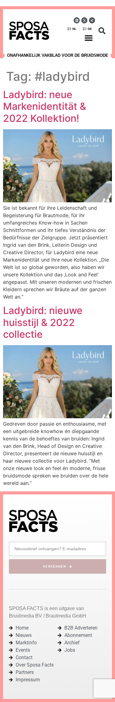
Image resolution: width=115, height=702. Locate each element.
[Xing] (92, 20)
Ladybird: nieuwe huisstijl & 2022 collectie (42, 322)
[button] (88, 37)
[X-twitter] (84, 20)
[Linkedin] (77, 20)
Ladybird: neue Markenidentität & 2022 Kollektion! (44, 106)
